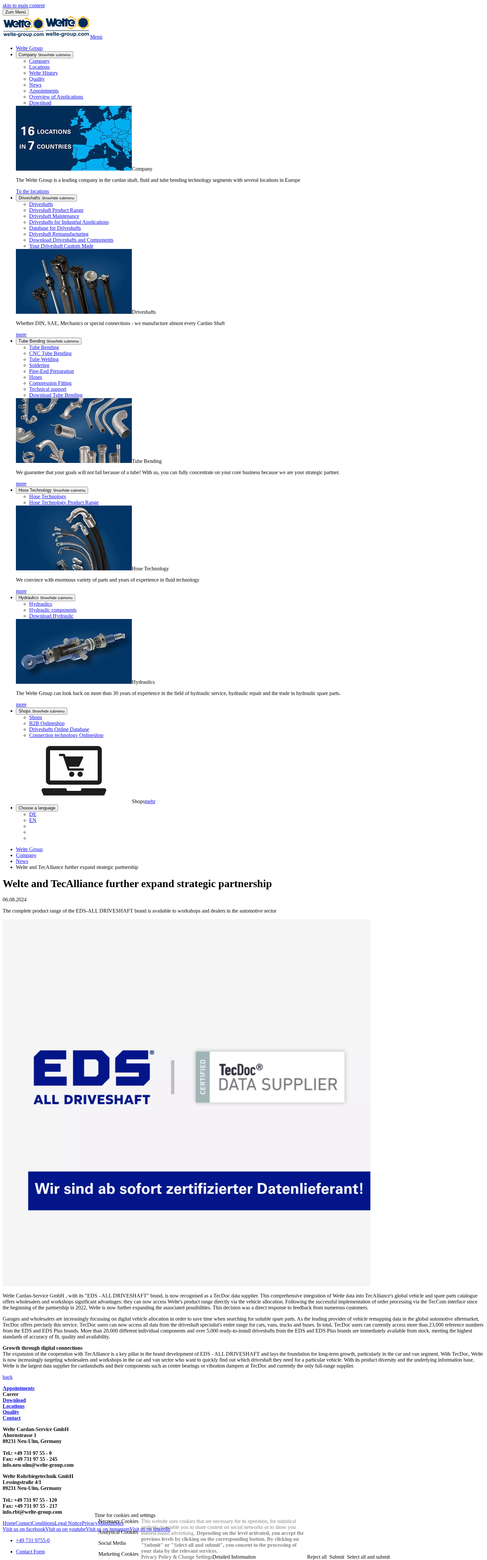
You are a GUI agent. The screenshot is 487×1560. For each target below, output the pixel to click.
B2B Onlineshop (47, 723)
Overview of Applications (56, 97)
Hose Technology (52, 490)
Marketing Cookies (117, 1554)
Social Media (111, 1543)
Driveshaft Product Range (56, 210)
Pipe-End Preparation (51, 371)
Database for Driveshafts (55, 228)
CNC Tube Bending (50, 353)
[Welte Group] (46, 37)
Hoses (35, 377)
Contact (12, 1418)
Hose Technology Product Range (64, 502)
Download (40, 102)
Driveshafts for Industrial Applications (69, 222)
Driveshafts (46, 197)
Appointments (44, 91)
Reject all (317, 1557)
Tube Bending (49, 341)
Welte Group (29, 48)
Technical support (47, 389)
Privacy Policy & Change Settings (176, 1557)
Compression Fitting (50, 383)
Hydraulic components (53, 610)
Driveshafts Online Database (59, 729)
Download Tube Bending (55, 395)
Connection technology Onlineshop (66, 735)
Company (45, 54)
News (35, 85)
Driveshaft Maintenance (54, 216)
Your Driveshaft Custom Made (61, 246)
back (8, 1377)
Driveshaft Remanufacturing (58, 234)
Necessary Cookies (117, 1521)
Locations (39, 67)
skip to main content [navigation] (24, 5)
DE (32, 814)
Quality (37, 79)
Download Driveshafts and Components (71, 240)
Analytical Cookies (117, 1532)
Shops (42, 711)
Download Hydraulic (51, 616)
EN (32, 820)
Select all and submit (368, 1557)
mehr (150, 801)
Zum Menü (15, 12)
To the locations (32, 191)
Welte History (43, 73)
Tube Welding (44, 359)
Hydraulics (46, 597)
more (21, 334)
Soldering (39, 365)
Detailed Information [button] (234, 1557)
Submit (336, 1557)
